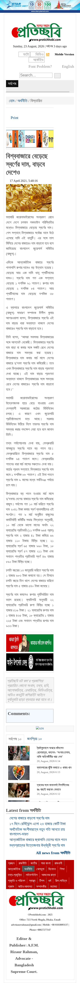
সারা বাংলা (45, 863)
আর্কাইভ (38, 60)
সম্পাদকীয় (41, 886)
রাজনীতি (23, 863)
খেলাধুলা (40, 869)
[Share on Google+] (22, 112)
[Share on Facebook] (9, 112)
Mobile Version (64, 54)
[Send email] (35, 112)
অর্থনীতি (22, 101)
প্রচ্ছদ (11, 863)
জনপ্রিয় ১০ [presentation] (34, 739)
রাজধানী (58, 863)
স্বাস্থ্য (32, 880)
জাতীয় (34, 863)
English (68, 66)
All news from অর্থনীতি (53, 853)
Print (14, 117)
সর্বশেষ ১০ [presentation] (15, 739)
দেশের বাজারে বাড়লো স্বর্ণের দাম (29, 818)
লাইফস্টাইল (31, 874)
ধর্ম (49, 880)
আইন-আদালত (25, 886)
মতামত (53, 886)
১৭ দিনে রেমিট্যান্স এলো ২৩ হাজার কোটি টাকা (38, 824)
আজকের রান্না (49, 874)
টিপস (41, 880)
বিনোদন (52, 869)
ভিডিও (39, 54)
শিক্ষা (62, 869)
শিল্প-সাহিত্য (61, 880)
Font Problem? (40, 66)
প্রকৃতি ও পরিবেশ (16, 880)
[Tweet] (16, 112)
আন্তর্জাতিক (14, 869)
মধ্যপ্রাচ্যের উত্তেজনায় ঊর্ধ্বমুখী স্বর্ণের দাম (37, 845)
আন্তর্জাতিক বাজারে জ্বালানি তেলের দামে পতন (38, 839)
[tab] (15, 739)
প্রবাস (11, 886)
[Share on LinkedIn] (29, 112)
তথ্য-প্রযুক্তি (15, 874)
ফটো (26, 54)
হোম (12, 101)
